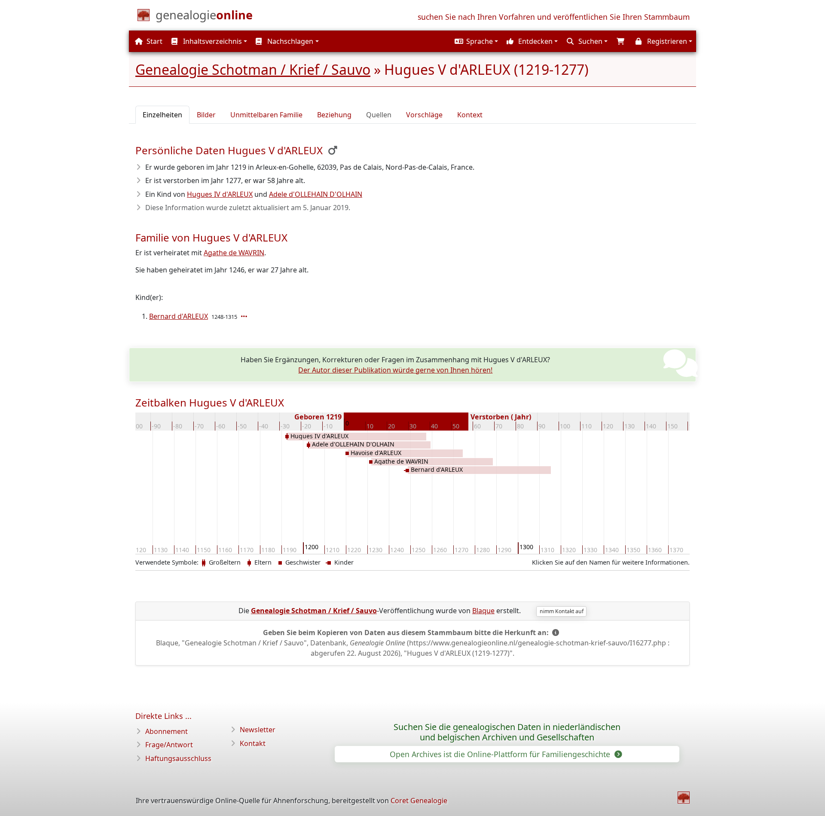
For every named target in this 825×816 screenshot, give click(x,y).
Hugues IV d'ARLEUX (220, 194)
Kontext (470, 114)
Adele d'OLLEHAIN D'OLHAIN (315, 194)
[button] (475, 41)
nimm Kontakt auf (562, 611)
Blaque (483, 610)
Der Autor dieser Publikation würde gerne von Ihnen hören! (395, 370)
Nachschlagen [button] (289, 41)
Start (153, 41)
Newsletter (257, 729)
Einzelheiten (162, 114)
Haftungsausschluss (178, 758)
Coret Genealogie (419, 800)
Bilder (206, 114)
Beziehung (334, 114)
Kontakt (253, 743)
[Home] (684, 798)
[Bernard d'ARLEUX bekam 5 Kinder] (245, 316)
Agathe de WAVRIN (234, 252)
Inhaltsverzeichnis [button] (211, 41)
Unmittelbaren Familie (266, 114)
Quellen (378, 114)
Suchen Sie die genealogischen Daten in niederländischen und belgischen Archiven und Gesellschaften (507, 732)
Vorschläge (424, 114)
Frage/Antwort (169, 744)
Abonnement (166, 731)
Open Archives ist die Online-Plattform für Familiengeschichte (501, 754)
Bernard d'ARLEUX (178, 316)
